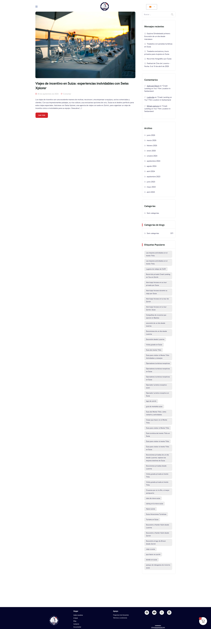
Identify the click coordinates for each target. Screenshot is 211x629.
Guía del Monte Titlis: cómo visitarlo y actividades (156, 413)
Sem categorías (153, 213)
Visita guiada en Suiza (154, 345)
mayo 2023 (151, 187)
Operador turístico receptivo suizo (156, 386)
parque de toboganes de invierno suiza (158, 566)
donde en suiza (151, 560)
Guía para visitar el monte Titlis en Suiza (157, 448)
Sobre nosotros (78, 615)
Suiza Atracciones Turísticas (156, 514)
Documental (77, 627)
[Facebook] (147, 612)
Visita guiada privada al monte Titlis (157, 475)
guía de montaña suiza (154, 406)
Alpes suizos (150, 509)
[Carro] (171, 6)
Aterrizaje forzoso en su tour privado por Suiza (156, 283)
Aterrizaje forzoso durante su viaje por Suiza (156, 292)
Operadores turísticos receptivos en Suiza (158, 370)
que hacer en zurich (153, 554)
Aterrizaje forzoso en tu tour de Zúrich (157, 300)
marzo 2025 (151, 140)
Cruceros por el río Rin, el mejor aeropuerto (157, 491)
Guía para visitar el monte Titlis (157, 441)
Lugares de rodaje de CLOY (156, 269)
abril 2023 (151, 192)
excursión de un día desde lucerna (155, 324)
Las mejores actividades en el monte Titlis (156, 254)
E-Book (75, 618)
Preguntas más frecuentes (121, 615)
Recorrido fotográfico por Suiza (159, 59)
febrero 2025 (152, 145)
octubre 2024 (152, 156)
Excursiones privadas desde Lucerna (156, 467)
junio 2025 (151, 135)
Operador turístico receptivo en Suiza (157, 394)
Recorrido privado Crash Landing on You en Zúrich (158, 275)
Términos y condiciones (120, 618)
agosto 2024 (151, 166)
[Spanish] (151, 7)
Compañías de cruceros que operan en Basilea (156, 316)
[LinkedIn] (169, 612)
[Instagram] (162, 612)
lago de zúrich (151, 401)
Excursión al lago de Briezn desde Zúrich (156, 542)
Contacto (76, 624)
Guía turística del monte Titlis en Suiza (158, 434)
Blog (74, 621)
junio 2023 (151, 182)
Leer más (41, 115)
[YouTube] (154, 612)
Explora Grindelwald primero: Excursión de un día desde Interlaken (157, 36)
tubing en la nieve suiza (154, 504)
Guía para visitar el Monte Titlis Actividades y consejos (157, 356)
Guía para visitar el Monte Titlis (157, 428)
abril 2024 (151, 171)
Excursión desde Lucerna (155, 339)
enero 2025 (151, 151)
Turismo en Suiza (152, 519)
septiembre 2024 (153, 161)
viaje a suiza (150, 549)
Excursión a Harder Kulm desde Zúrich (157, 534)
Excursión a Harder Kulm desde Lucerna (157, 526)
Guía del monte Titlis (153, 350)
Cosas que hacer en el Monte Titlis (156, 421)
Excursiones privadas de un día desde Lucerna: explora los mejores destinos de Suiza (157, 457)
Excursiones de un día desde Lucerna (156, 332)
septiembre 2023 (153, 176)
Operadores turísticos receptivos (158, 363)
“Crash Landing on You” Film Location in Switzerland (157, 88)
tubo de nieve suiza (153, 498)
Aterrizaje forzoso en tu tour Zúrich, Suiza (156, 308)
